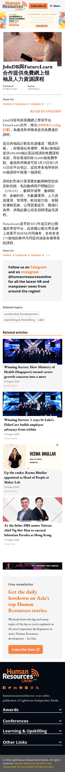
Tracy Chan (9, 543)
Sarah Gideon (10, 385)
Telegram (38, 267)
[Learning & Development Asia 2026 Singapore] (32, 20)
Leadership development (21, 314)
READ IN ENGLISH (45, 111)
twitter (7, 104)
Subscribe (39, 6)
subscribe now (27, 650)
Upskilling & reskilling (19, 320)
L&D (41, 320)
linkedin (36, 104)
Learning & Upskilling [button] (25, 731)
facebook (21, 104)
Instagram (30, 272)
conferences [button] (15, 721)
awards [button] (11, 709)
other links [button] (15, 742)
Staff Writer (34, 89)
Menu (56, 6)
